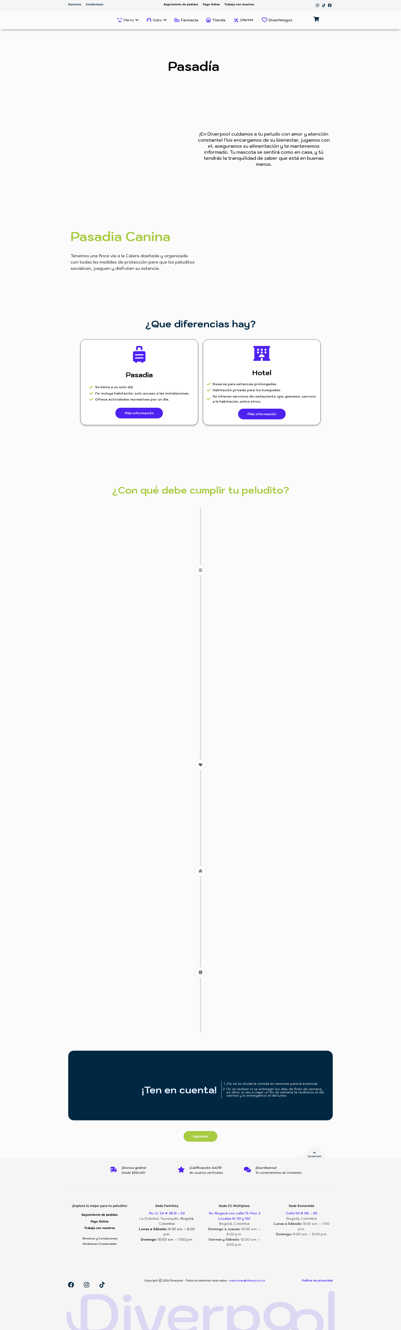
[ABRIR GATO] (165, 20)
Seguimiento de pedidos (181, 4)
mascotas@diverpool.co (248, 1280)
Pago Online (211, 4)
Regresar (314, 1156)
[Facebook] (330, 5)
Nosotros (74, 4)
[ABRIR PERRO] (137, 20)
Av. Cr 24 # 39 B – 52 (167, 1213)
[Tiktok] (324, 5)
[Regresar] (314, 1153)
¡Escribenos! (266, 1168)
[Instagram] (317, 5)
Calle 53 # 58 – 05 (301, 1213)
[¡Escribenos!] (247, 1170)
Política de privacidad (317, 1280)
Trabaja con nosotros (239, 4)
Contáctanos (94, 4)
